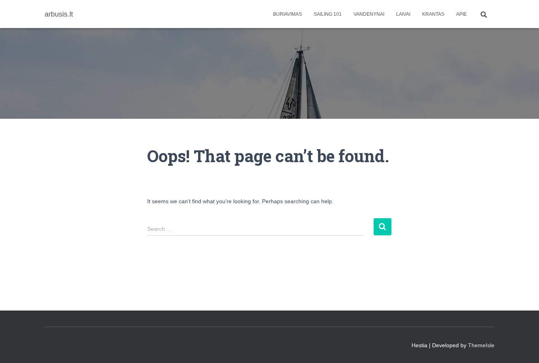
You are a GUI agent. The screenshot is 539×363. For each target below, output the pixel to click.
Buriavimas (287, 14)
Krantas (433, 14)
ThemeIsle (481, 345)
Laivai (403, 14)
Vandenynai (369, 14)
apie (461, 14)
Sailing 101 (328, 14)
